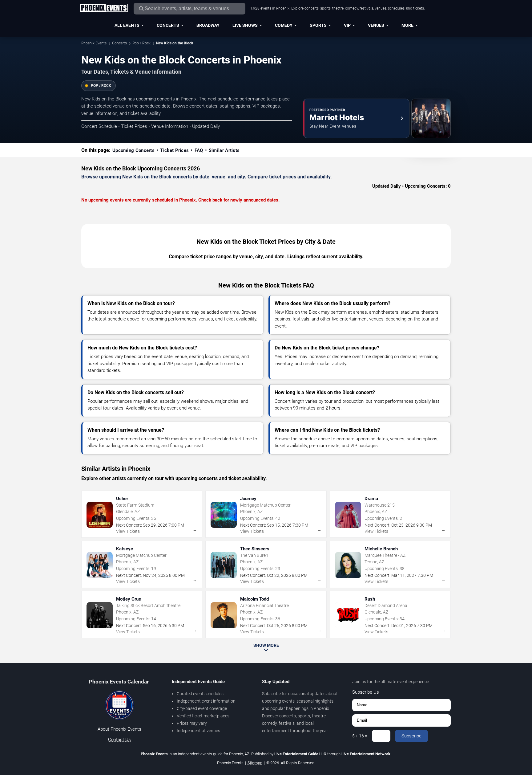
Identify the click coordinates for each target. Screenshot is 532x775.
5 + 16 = (359, 735)
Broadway (208, 25)
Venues (376, 25)
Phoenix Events (94, 43)
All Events (127, 25)
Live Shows (245, 25)
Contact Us (119, 739)
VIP (347, 25)
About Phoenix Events (119, 729)
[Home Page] (104, 8)
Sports (318, 25)
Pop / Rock (141, 43)
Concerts (168, 25)
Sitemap (255, 763)
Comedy (283, 25)
